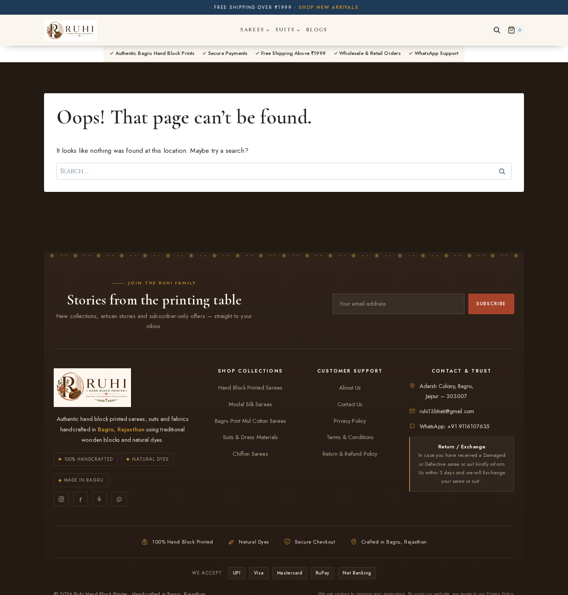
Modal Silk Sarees (250, 404)
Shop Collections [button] (250, 371)
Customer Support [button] (350, 371)
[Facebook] (80, 499)
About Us (350, 388)
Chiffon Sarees (250, 454)
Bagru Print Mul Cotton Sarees (250, 421)
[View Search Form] (497, 30)
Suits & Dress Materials (250, 437)
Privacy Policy (350, 421)
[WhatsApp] (119, 499)
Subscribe (491, 303)
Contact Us (350, 404)
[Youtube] (99, 499)
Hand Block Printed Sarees (250, 388)
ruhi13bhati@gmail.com (447, 411)
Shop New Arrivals (329, 7)
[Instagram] (61, 499)
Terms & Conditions (350, 437)
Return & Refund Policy (350, 454)
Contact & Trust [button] (462, 371)
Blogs (317, 29)
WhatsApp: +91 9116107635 (455, 426)
